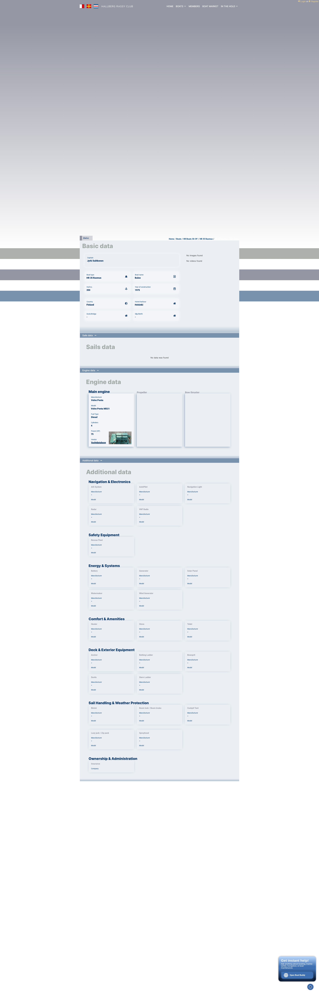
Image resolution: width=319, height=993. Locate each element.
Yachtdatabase (98, 442)
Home (171, 239)
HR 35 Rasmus (206, 239)
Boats (178, 239)
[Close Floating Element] (310, 987)
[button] (181, 6)
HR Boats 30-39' (190, 239)
